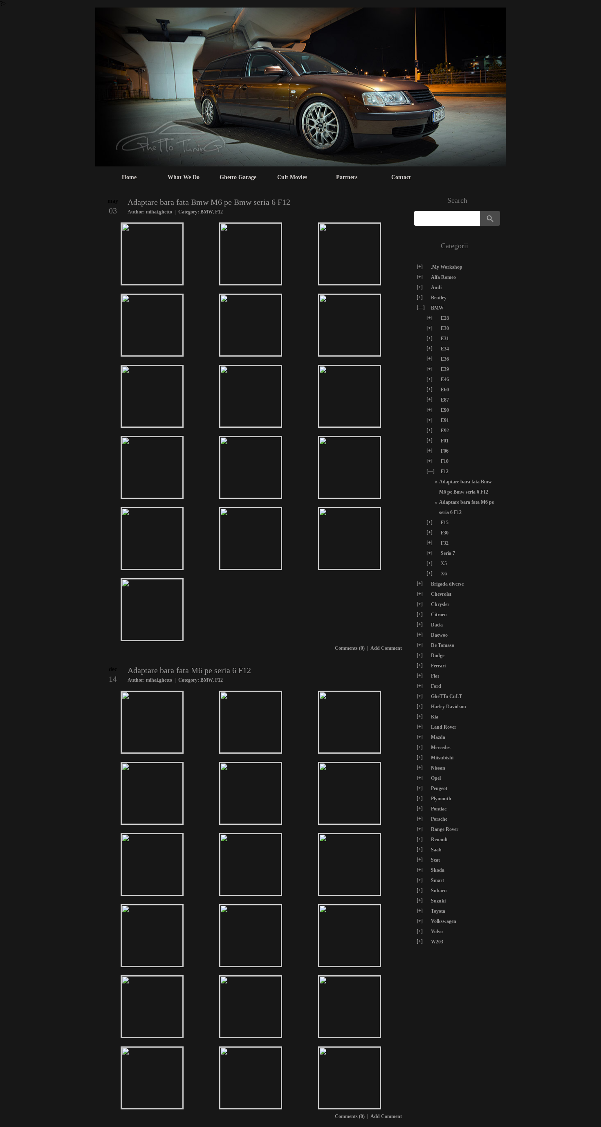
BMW (206, 212)
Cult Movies (292, 177)
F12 (219, 212)
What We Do (184, 177)
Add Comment (386, 648)
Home (129, 177)
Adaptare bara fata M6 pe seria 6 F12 (189, 670)
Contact (401, 177)
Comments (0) (350, 648)
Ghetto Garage (238, 177)
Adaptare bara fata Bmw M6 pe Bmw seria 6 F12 (209, 202)
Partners (346, 177)
